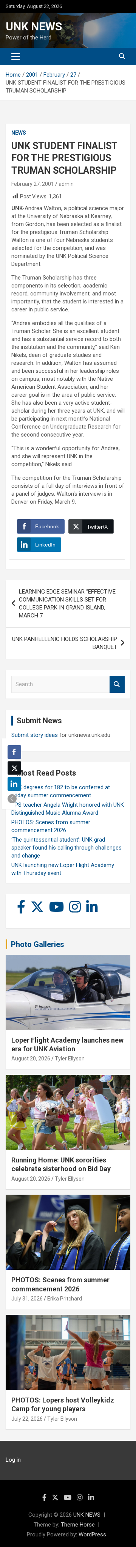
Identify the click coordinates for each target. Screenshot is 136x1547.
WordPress (92, 1534)
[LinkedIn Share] (14, 784)
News (18, 133)
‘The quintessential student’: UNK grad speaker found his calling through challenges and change (66, 847)
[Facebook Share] (14, 752)
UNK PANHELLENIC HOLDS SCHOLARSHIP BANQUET (64, 643)
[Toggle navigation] (16, 56)
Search (117, 684)
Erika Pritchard (64, 1299)
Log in (13, 1459)
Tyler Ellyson (70, 1058)
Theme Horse (78, 1524)
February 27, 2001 (32, 184)
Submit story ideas (34, 735)
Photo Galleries (37, 944)
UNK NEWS (34, 26)
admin (66, 184)
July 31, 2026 (27, 1299)
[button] (12, 798)
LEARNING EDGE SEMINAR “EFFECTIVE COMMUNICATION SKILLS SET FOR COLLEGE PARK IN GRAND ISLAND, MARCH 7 (67, 603)
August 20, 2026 (30, 1058)
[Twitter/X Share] (14, 768)
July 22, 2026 (27, 1419)
